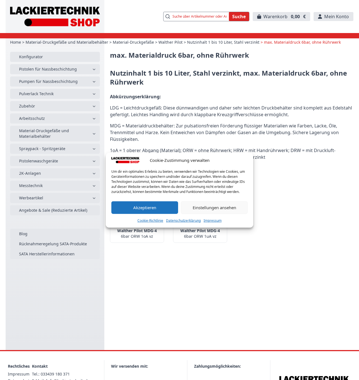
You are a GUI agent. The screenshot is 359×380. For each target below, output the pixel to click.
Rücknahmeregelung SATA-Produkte (53, 243)
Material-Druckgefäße (133, 42)
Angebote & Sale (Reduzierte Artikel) (53, 210)
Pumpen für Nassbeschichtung (48, 81)
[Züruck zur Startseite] (55, 16)
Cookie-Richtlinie (150, 220)
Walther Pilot (170, 42)
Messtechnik (31, 185)
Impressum (213, 220)
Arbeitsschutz (32, 118)
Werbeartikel (31, 198)
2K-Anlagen (30, 173)
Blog (23, 233)
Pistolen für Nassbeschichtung (48, 69)
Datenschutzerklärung (183, 220)
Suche (239, 16)
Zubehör (27, 106)
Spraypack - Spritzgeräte (42, 148)
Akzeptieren (144, 207)
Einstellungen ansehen (214, 207)
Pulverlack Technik (36, 93)
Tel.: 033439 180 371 (51, 374)
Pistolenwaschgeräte (38, 161)
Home (15, 42)
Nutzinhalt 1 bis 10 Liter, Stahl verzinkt (223, 42)
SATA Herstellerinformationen (47, 254)
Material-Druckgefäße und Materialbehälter (67, 42)
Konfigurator (31, 56)
